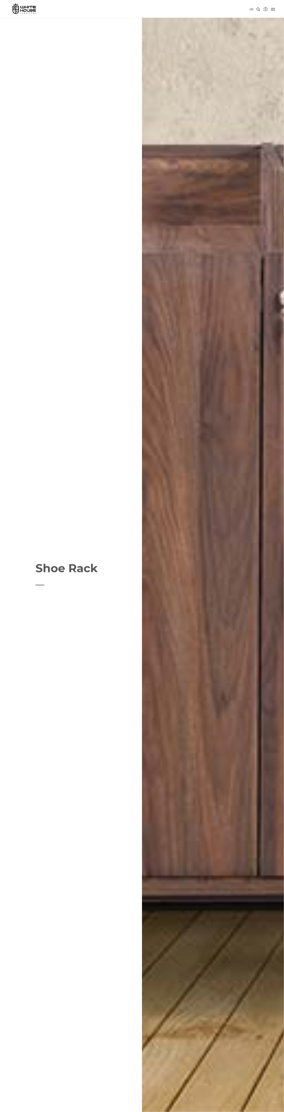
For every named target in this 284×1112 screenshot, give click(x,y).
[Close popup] (201, 522)
